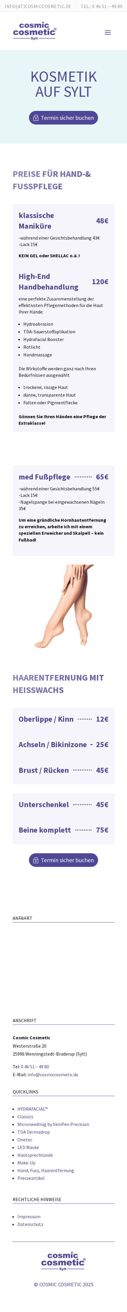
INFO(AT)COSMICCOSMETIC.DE (38, 6)
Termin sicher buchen (67, 117)
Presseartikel (31, 1178)
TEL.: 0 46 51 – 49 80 (102, 6)
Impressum (28, 1216)
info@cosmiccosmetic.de (52, 1074)
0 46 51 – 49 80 (35, 1066)
